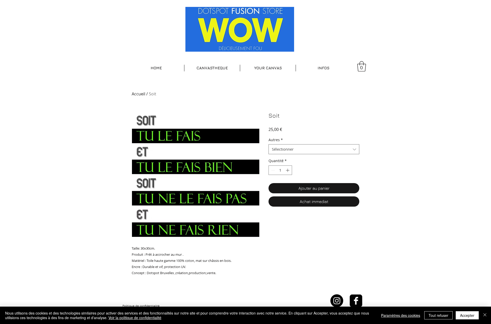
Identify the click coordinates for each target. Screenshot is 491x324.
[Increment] (288, 170)
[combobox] (314, 149)
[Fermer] (485, 315)
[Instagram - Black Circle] (336, 300)
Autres (276, 139)
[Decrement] (272, 170)
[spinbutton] (280, 170)
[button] (212, 68)
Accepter (467, 315)
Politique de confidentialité (141, 305)
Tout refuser (438, 315)
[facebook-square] (356, 300)
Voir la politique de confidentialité (134, 317)
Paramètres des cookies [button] (400, 315)
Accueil (138, 94)
